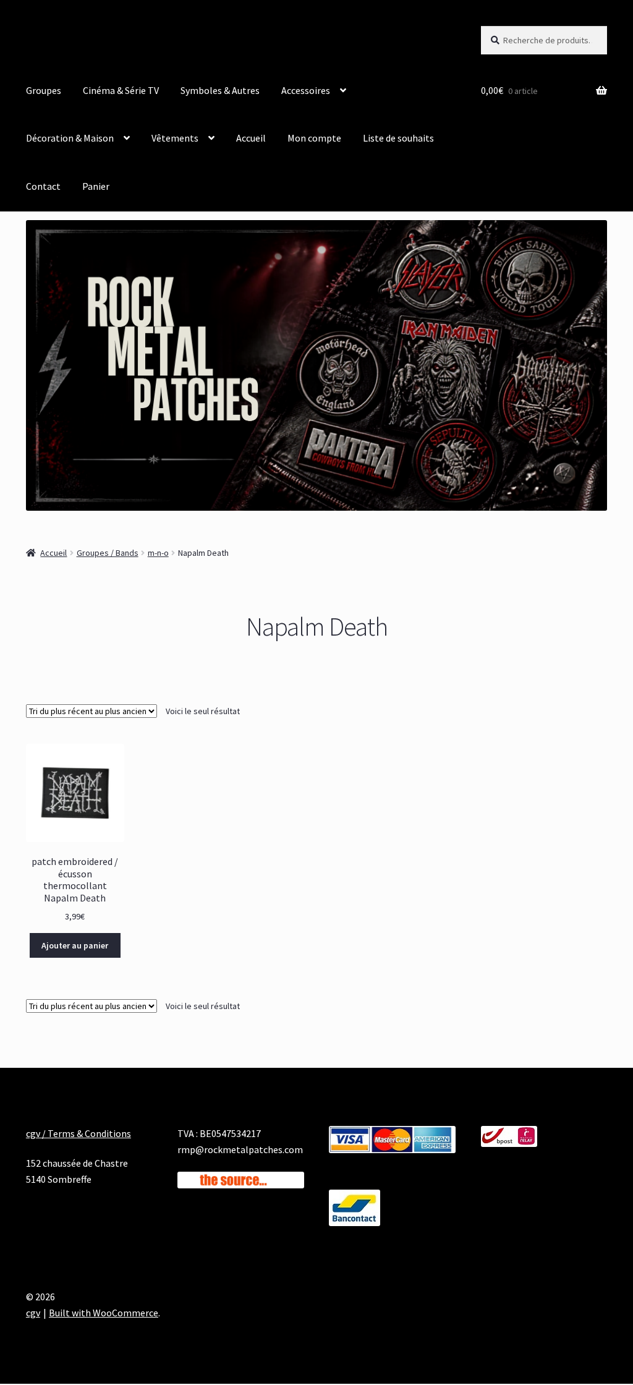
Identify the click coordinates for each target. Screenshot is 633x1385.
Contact (43, 186)
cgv (33, 1312)
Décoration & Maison (70, 138)
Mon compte (314, 138)
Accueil (251, 138)
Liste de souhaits (398, 138)
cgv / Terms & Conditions (78, 1133)
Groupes (43, 90)
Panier (95, 186)
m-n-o (158, 552)
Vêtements (174, 138)
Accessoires (305, 90)
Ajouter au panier (74, 945)
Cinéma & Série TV (121, 90)
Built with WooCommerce (103, 1312)
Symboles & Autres (220, 90)
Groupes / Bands (107, 552)
